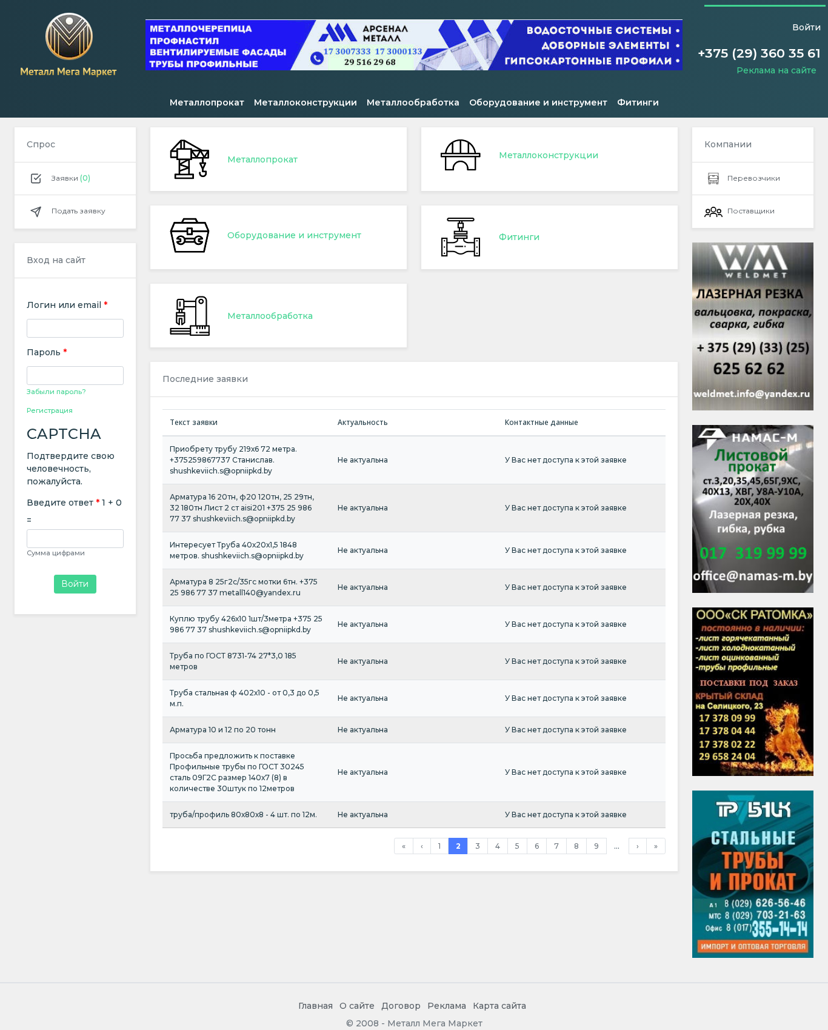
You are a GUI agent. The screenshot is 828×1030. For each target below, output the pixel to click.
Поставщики (751, 210)
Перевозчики (753, 177)
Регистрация (50, 411)
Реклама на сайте (776, 70)
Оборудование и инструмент (538, 102)
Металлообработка (413, 102)
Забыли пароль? (56, 391)
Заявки (70, 177)
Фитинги (638, 102)
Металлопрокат (207, 102)
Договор (401, 1005)
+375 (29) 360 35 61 (759, 53)
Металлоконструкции (305, 102)
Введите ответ (63, 502)
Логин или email (67, 304)
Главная (315, 1005)
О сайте (357, 1005)
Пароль (47, 352)
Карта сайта (499, 1005)
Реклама (446, 1005)
